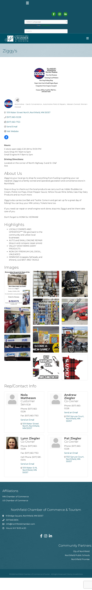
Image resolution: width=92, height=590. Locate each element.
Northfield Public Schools (77, 555)
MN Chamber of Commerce (15, 496)
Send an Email (27, 420)
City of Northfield (81, 551)
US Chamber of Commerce (15, 500)
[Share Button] (17, 100)
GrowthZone (78, 574)
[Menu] (27, 3)
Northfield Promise (80, 559)
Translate (45, 25)
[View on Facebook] (6, 139)
